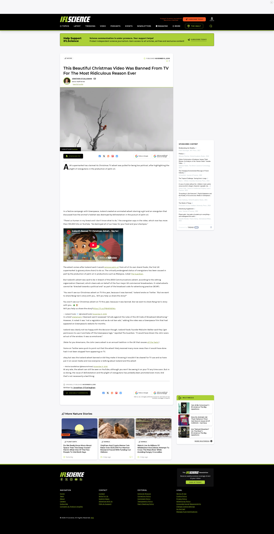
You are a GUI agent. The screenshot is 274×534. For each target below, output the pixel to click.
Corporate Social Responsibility (188, 504)
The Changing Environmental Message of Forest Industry (194, 172)
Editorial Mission (144, 494)
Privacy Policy (181, 499)
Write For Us (103, 496)
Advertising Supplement (186, 209)
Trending (90, 26)
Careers (63, 501)
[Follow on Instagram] (71, 479)
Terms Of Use (181, 494)
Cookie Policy (181, 496)
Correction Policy (144, 496)
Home (62, 494)
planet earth (72, 442)
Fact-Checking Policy (146, 504)
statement (77, 317)
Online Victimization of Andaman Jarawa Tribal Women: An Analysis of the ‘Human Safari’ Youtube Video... (195, 161)
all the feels (152, 342)
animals (107, 442)
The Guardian (137, 274)
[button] (211, 26)
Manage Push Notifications (186, 512)
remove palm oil (111, 267)
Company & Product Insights (71, 507)
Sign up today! (195, 482)
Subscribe (64, 504)
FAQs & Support (105, 504)
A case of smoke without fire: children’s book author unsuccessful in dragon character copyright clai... (195, 185)
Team (62, 496)
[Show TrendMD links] (211, 227)
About (62, 499)
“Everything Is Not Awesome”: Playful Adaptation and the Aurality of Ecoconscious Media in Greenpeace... (195, 194)
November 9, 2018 (100, 314)
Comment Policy (144, 499)
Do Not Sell (180, 509)
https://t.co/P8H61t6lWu (104, 308)
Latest (77, 26)
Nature (69, 58)
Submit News (104, 499)
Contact (102, 494)
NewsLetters (144, 26)
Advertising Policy (183, 501)
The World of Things (185, 203)
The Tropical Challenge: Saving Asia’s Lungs (192, 178)
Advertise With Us (105, 501)
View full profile (78, 84)
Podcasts (115, 26)
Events (129, 26)
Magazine (163, 26)
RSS (92, 518)
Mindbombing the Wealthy (187, 148)
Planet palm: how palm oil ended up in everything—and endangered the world (195, 215)
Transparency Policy (145, 501)
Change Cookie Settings (185, 507)
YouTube (74, 149)
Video (103, 26)
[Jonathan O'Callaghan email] (95, 79)
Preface (181, 154)
